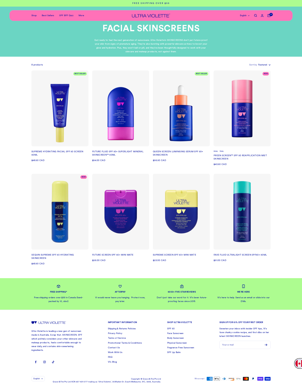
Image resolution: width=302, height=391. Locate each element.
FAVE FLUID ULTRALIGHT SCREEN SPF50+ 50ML (240, 255)
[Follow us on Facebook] (35, 362)
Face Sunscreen (175, 333)
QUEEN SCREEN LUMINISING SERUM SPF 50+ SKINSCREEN (178, 153)
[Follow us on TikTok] (53, 362)
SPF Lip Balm (174, 352)
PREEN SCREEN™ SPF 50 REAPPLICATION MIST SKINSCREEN (240, 157)
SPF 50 (171, 329)
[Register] (266, 345)
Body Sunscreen (175, 338)
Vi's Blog (112, 362)
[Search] (255, 15)
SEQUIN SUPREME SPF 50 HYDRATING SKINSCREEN (52, 256)
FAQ (110, 357)
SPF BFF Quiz (66, 15)
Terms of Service (117, 338)
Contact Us (114, 348)
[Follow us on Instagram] (44, 362)
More (81, 15)
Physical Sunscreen (177, 343)
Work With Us (115, 352)
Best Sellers (48, 15)
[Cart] (269, 15)
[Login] (262, 15)
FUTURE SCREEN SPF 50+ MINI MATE (113, 255)
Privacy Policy (115, 333)
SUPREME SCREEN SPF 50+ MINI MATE (174, 255)
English (243, 15)
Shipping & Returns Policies (122, 329)
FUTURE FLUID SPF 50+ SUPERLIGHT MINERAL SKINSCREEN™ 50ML (117, 153)
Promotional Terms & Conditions (125, 343)
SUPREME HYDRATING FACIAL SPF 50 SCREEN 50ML (57, 153)
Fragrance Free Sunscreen (180, 348)
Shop (34, 15)
